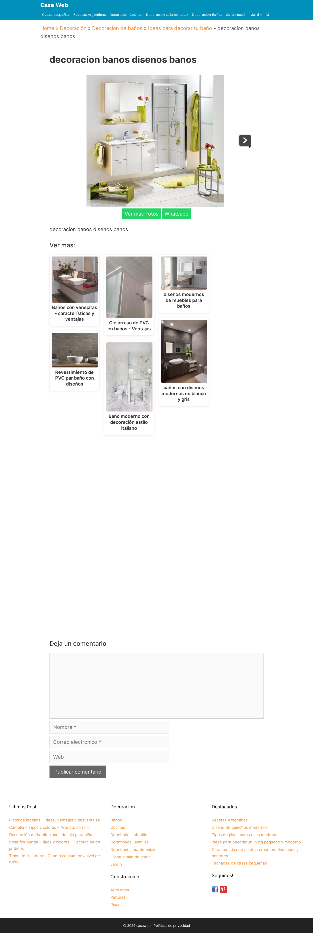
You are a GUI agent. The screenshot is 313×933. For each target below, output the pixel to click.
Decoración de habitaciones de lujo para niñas (51, 834)
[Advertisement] (158, 476)
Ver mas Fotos (142, 214)
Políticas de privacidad (172, 925)
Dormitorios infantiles (129, 834)
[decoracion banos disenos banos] (155, 205)
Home (47, 28)
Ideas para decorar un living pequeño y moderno (256, 842)
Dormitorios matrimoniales (134, 849)
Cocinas (117, 827)
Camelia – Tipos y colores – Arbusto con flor (49, 827)
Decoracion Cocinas (126, 15)
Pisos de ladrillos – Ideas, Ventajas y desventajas (54, 820)
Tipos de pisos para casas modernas (246, 834)
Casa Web (54, 5)
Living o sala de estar (130, 857)
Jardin (256, 15)
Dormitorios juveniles (129, 842)
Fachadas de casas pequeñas (239, 863)
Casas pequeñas (56, 15)
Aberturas (119, 890)
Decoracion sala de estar (167, 15)
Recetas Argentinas (89, 15)
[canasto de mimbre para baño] (244, 146)
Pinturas (118, 897)
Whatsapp (176, 214)
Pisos (115, 904)
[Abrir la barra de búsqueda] (268, 15)
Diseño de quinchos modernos (240, 827)
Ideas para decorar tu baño (180, 28)
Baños (116, 820)
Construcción (236, 15)
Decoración (73, 28)
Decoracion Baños (207, 15)
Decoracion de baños (117, 28)
